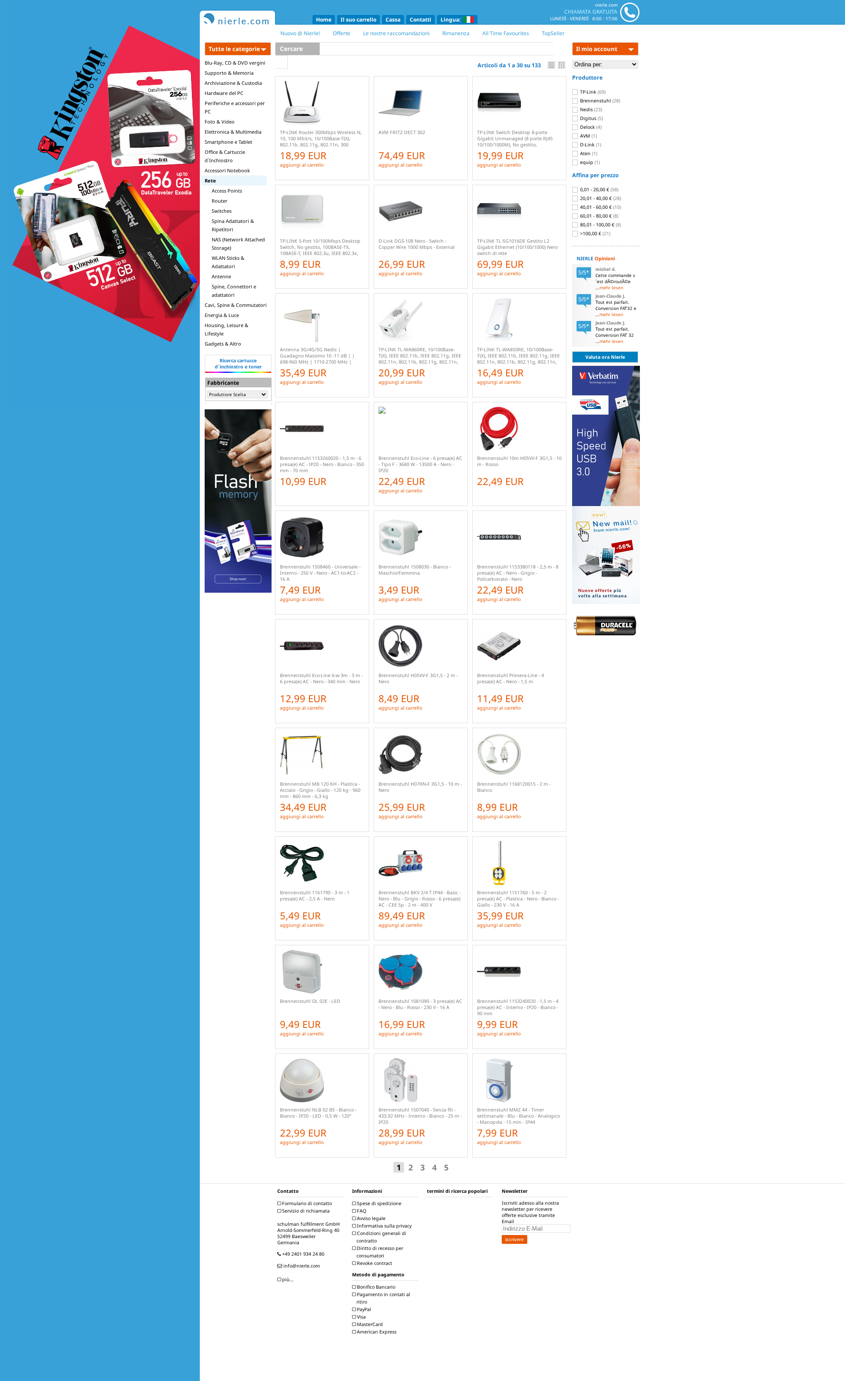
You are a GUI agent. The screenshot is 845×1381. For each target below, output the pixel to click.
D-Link (590, 145)
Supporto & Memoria (229, 72)
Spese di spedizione (378, 1203)
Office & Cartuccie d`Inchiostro (225, 156)
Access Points (227, 190)
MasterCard (369, 1324)
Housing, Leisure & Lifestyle (226, 329)
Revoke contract (374, 1263)
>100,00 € (594, 233)
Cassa (393, 19)
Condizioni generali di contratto (381, 1237)
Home (323, 19)
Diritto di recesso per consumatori (379, 1252)
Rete (210, 180)
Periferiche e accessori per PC (235, 107)
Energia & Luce (222, 315)
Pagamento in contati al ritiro (383, 1298)
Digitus (591, 118)
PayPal (363, 1309)
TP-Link (592, 92)
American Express (376, 1332)
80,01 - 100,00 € (600, 225)
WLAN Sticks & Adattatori (228, 262)
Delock (590, 127)
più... (287, 1279)
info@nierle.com (301, 1266)
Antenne (221, 276)
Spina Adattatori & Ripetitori (233, 225)
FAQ (361, 1211)
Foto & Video (220, 121)
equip (589, 162)
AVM (588, 136)
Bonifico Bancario (375, 1287)
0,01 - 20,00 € (598, 189)
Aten (588, 153)
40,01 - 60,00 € (600, 207)
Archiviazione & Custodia (233, 83)
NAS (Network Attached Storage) (238, 243)
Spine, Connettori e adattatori (234, 290)
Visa (361, 1317)
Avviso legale (371, 1218)
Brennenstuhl (599, 101)
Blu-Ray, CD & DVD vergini (235, 62)
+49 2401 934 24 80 (302, 1254)
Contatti (420, 19)
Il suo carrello (358, 19)
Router (220, 200)
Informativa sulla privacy (383, 1226)
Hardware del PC (224, 93)
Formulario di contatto (306, 1203)
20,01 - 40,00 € (600, 198)
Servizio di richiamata (305, 1211)
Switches (221, 211)
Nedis (590, 109)
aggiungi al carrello (301, 165)
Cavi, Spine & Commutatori (236, 305)
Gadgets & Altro (223, 343)
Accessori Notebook (227, 170)
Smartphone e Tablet (228, 141)
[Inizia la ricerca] (281, 62)
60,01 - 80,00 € (598, 216)
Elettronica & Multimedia (233, 131)
